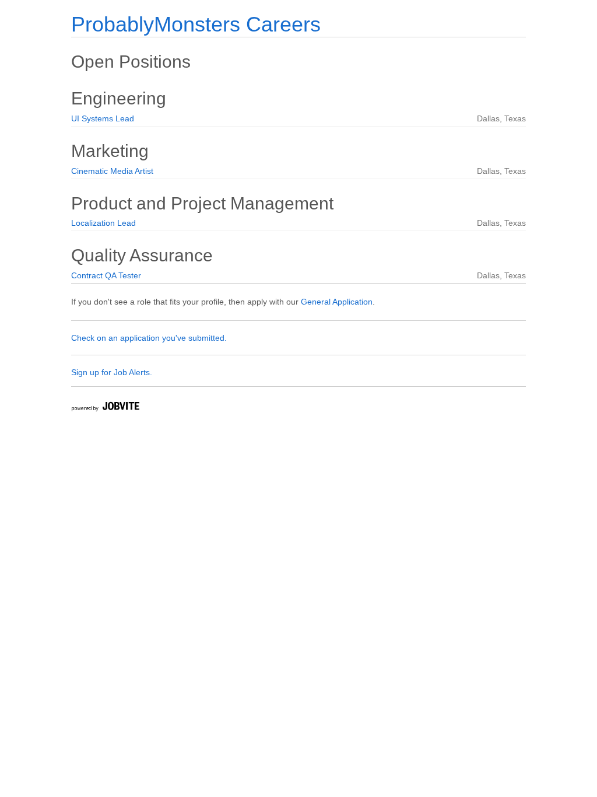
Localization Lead (103, 223)
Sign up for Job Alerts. (111, 372)
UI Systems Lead (102, 118)
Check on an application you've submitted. (149, 337)
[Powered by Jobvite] (105, 408)
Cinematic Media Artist (112, 171)
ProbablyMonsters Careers (196, 24)
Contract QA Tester (106, 275)
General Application (337, 301)
